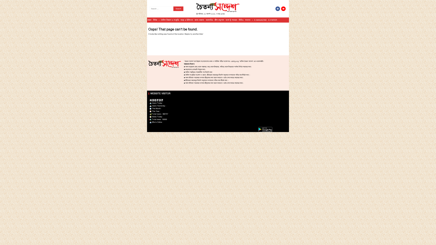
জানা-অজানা (199, 20)
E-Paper (272, 20)
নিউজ (155, 20)
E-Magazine (260, 20)
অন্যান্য (248, 20)
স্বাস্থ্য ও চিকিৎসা (187, 20)
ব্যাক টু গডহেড (231, 20)
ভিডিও (241, 20)
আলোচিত (209, 20)
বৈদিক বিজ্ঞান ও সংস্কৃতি (170, 20)
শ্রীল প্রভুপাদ (219, 20)
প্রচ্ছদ (149, 20)
